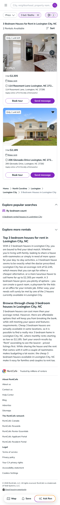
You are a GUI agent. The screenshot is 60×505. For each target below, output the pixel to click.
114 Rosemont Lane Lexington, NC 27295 (31, 85)
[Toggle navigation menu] (5, 5)
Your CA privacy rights (12, 462)
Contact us (7, 389)
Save (28, 498)
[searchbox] (34, 5)
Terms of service (10, 452)
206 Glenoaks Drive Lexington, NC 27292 (31, 159)
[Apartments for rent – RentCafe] (9, 371)
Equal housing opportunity (15, 489)
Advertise (6, 405)
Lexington (35, 188)
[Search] (54, 5)
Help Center (8, 394)
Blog (4, 400)
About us (6, 384)
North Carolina (20, 188)
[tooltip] (11, 80)
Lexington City (10, 192)
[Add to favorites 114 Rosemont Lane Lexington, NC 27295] (52, 37)
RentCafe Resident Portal (14, 441)
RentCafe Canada (10, 420)
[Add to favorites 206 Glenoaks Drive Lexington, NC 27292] (52, 112)
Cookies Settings (10, 473)
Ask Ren (47, 498)
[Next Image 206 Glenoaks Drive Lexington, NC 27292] (52, 126)
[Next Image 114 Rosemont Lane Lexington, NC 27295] (52, 52)
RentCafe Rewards (11, 426)
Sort (52, 28)
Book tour (17, 100)
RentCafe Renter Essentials (15, 431)
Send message (43, 100)
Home (6, 188)
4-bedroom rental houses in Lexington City (22, 216)
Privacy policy (8, 457)
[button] (37, 15)
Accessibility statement (13, 467)
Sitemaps (6, 410)
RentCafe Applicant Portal (14, 436)
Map (13, 498)
